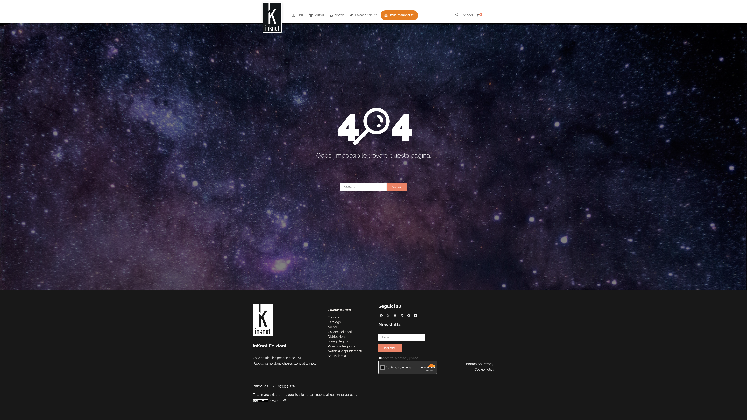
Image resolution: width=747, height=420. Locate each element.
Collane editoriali (340, 332)
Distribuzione (337, 337)
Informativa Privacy (479, 364)
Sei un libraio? (338, 356)
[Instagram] (388, 315)
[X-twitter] (402, 315)
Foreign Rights (338, 341)
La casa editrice (366, 15)
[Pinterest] (408, 315)
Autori (319, 15)
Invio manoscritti (401, 15)
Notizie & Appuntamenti (345, 351)
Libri (300, 15)
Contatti (333, 317)
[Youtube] (395, 315)
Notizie (339, 15)
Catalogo (334, 322)
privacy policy (408, 358)
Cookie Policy (484, 369)
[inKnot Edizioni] (272, 15)
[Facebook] (381, 315)
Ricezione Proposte (341, 346)
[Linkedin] (415, 315)
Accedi (468, 15)
